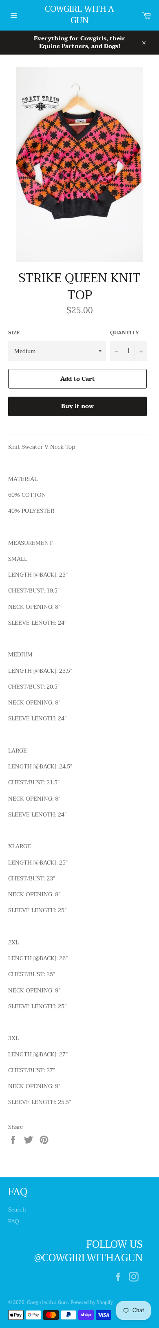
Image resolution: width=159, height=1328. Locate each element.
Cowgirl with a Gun (79, 15)
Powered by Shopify (92, 1302)
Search (17, 1209)
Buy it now (77, 406)
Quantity (124, 332)
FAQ (13, 1221)
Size (14, 332)
